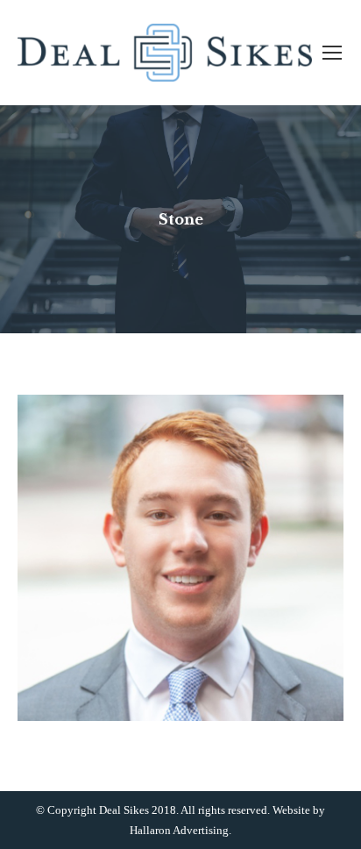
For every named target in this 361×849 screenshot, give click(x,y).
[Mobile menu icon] (332, 52)
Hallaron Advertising (179, 830)
